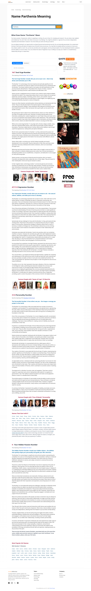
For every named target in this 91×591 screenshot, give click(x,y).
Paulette (40, 422)
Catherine (53, 548)
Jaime (13, 559)
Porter (25, 422)
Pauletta (33, 418)
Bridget (47, 555)
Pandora (42, 416)
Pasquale (40, 420)
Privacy (53, 588)
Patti (37, 418)
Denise (35, 551)
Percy (36, 422)
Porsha (13, 416)
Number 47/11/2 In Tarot (28, 190)
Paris (44, 420)
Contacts (61, 577)
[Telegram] (18, 583)
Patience (51, 416)
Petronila (19, 420)
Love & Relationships (38, 573)
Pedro (48, 425)
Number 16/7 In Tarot (27, 75)
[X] (15, 583)
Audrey (39, 553)
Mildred (18, 551)
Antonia (27, 557)
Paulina (27, 420)
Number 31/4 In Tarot (29, 298)
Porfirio (28, 418)
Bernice (35, 553)
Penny (13, 555)
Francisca (30, 559)
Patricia (21, 422)
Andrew (26, 548)
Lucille (22, 553)
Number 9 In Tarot (26, 447)
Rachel (39, 551)
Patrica (47, 420)
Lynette (32, 557)
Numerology (45, 2)
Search (58, 27)
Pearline (14, 420)
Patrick (29, 416)
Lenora (25, 559)
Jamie (26, 553)
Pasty (24, 418)
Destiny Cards (36, 2)
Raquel (44, 557)
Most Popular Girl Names (20, 543)
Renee (43, 553)
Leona (21, 555)
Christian (35, 548)
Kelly (22, 551)
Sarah (48, 548)
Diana (51, 551)
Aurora (21, 548)
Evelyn (13, 548)
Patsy (29, 422)
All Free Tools (62, 575)
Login (81, 1)
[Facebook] (9, 583)
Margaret (44, 548)
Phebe (13, 418)
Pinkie (35, 420)
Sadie (51, 555)
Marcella (14, 557)
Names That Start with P (20, 413)
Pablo (46, 416)
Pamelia (31, 425)
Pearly (21, 416)
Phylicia (26, 425)
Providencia (49, 418)
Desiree (23, 557)
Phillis (20, 418)
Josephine (14, 553)
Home (12, 9)
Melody (43, 555)
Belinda (34, 555)
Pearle (17, 416)
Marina (17, 559)
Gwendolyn (53, 553)
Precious (45, 422)
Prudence (21, 425)
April (18, 553)
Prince (43, 418)
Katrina (30, 555)
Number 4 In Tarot (26, 410)
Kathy (31, 551)
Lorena (48, 557)
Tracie (35, 559)
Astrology (52, 2)
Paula (16, 425)
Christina (27, 551)
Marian (47, 553)
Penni (49, 422)
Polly (32, 422)
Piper (23, 420)
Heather (14, 551)
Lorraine (30, 553)
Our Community (17, 63)
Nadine (18, 557)
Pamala (35, 425)
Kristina (26, 555)
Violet (17, 548)
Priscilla (34, 416)
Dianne (17, 555)
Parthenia (52, 420)
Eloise (36, 557)
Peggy (53, 422)
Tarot (58, 2)
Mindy (52, 557)
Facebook (26, 63)
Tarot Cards (36, 580)
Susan (39, 548)
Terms (51, 588)
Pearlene (40, 425)
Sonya (38, 555)
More (63, 2)
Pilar (17, 418)
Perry (44, 425)
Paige (40, 418)
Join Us (60, 573)
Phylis (31, 420)
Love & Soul (28, 2)
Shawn (21, 559)
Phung (25, 416)
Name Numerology (26, 9)
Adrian (30, 548)
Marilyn (43, 551)
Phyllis (16, 422)
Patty (13, 422)
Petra (38, 416)
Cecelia (40, 557)
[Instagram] (12, 583)
